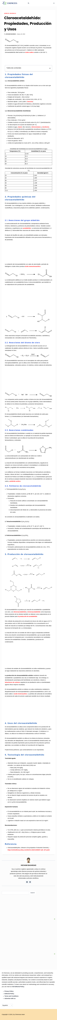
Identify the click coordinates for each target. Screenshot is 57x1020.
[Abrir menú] (53, 3)
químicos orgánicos (10, 13)
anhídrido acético (15, 481)
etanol (20, 127)
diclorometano (36, 127)
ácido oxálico (29, 52)
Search (32, 892)
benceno (30, 101)
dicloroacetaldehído (20, 612)
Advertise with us (10, 998)
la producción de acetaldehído (27, 616)
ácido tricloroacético (20, 694)
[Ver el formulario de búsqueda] (28, 3)
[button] (50, 68)
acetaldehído (27, 228)
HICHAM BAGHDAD (11, 34)
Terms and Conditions (11, 996)
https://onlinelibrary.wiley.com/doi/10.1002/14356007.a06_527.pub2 (29, 850)
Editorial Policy (9, 993)
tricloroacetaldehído (34, 612)
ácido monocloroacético (32, 266)
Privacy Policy (9, 991)
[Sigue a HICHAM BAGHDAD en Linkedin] (30, 882)
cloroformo (45, 127)
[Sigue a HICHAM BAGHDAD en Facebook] (27, 882)
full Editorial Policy (18, 986)
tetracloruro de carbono (12, 682)
